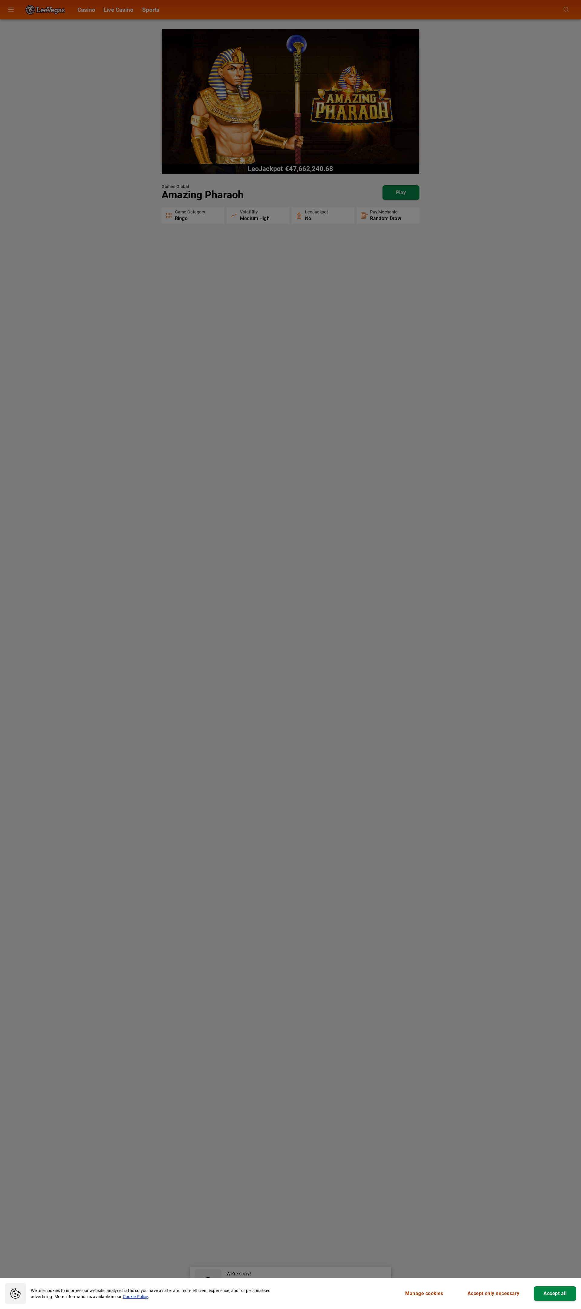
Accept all (554, 1293)
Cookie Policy (135, 1296)
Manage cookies (424, 1293)
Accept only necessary (494, 1293)
